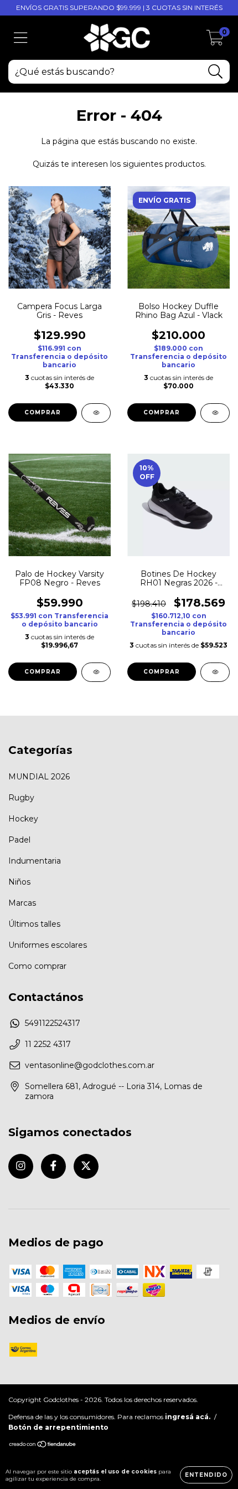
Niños (19, 882)
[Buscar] (216, 72)
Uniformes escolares (47, 945)
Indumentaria (34, 861)
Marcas (22, 903)
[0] (215, 40)
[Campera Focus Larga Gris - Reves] (96, 413)
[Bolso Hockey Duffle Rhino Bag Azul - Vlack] (215, 413)
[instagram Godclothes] (20, 1166)
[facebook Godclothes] (53, 1166)
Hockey (23, 819)
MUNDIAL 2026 (39, 777)
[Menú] (20, 38)
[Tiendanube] (42, 1445)
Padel (19, 840)
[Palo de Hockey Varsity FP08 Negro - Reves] (96, 672)
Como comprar (37, 966)
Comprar (42, 412)
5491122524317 (52, 1023)
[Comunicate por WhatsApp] (220, 1387)
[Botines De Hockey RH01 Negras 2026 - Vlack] (215, 672)
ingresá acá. (187, 1417)
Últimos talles (34, 924)
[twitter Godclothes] (86, 1166)
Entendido (206, 1474)
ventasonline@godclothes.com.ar (89, 1065)
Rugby (21, 798)
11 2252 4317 (48, 1044)
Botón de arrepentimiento (58, 1427)
